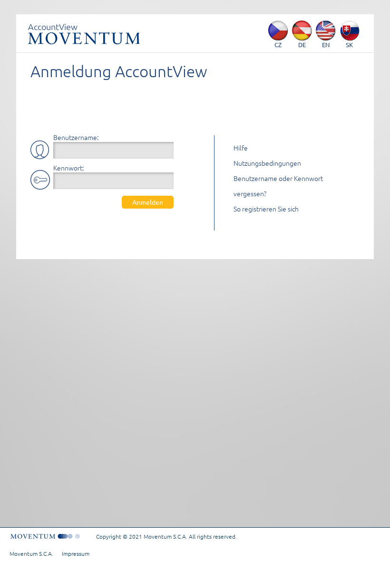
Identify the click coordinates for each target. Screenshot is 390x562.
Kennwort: (68, 167)
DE (302, 44)
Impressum (75, 553)
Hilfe (241, 147)
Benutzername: (75, 137)
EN (326, 44)
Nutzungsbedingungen (267, 163)
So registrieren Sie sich (266, 208)
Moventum (83, 38)
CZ (278, 44)
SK (349, 44)
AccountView (53, 26)
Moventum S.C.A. (31, 553)
